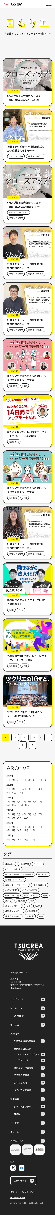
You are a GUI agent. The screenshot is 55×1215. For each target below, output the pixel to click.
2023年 (9, 809)
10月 (14, 792)
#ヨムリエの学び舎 (29, 890)
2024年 (9, 797)
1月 (8, 779)
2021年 (9, 835)
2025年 (9, 784)
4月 (24, 779)
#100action (14, 441)
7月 (40, 779)
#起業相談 (30, 916)
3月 (18, 779)
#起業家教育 (32, 911)
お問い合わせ (20, 1180)
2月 (13, 779)
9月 (8, 792)
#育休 (28, 906)
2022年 (9, 822)
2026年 (9, 775)
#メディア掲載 (11, 890)
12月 (20, 792)
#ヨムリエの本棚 (12, 895)
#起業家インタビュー (13, 911)
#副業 (35, 895)
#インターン (43, 874)
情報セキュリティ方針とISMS (22, 1192)
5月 (29, 779)
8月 (45, 779)
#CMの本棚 (24, 864)
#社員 (24, 385)
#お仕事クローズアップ (18, 212)
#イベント (38, 864)
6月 (35, 779)
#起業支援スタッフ (13, 916)
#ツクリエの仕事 (16, 156)
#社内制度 (13, 385)
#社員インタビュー (36, 156)
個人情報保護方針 (17, 1197)
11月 (20, 805)
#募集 (45, 895)
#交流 (11, 722)
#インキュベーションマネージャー (19, 874)
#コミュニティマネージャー (16, 885)
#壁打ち (8, 900)
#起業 (21, 609)
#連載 (41, 916)
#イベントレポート (13, 869)
